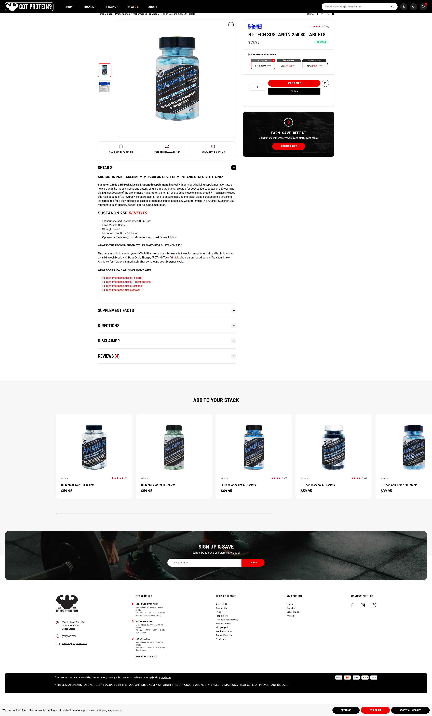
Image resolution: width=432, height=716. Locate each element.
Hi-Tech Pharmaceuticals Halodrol (122, 277)
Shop (68, 7)
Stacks (111, 7)
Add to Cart (94, 443)
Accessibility (222, 604)
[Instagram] (363, 605)
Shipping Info (222, 627)
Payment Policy (223, 623)
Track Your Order (224, 631)
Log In (290, 604)
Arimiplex (175, 257)
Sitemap (148, 677)
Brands (89, 7)
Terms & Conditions (132, 677)
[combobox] (355, 6)
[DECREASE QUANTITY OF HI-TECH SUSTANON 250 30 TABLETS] (253, 87)
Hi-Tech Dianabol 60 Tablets (318, 485)
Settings (346, 710)
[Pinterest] (322, 14)
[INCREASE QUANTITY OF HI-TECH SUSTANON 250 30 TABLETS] (262, 87)
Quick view (94, 451)
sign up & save (289, 146)
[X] (328, 14)
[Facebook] (317, 14)
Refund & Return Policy (227, 620)
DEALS (132, 7)
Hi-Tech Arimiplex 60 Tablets (238, 485)
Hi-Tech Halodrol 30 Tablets (158, 485)
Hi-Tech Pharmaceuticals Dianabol (122, 286)
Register (291, 608)
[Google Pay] (294, 91)
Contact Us (221, 608)
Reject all (375, 710)
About (152, 7)
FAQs (218, 612)
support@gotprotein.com (74, 643)
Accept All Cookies (410, 710)
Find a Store (222, 616)
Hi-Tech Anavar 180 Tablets (77, 485)
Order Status (293, 612)
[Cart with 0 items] (413, 6)
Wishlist (290, 616)
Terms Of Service (224, 635)
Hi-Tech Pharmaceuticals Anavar (121, 290)
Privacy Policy (115, 677)
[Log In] (403, 6)
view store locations (146, 656)
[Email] (333, 14)
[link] (321, 26)
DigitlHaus (166, 677)
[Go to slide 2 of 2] (249, 64)
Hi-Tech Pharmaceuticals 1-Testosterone (126, 281)
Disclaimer (221, 639)
